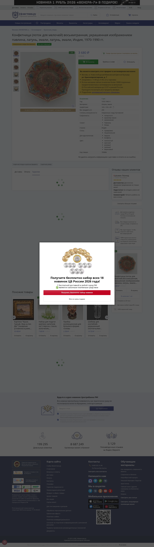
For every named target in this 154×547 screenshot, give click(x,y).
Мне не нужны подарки (77, 299)
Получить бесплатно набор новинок (77, 293)
